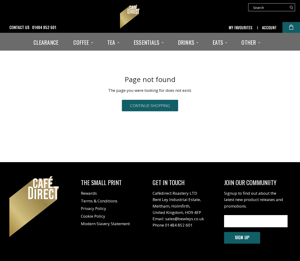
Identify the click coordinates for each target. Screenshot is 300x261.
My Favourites (240, 28)
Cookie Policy (93, 216)
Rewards (89, 193)
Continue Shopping (150, 105)
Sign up (242, 237)
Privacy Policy (93, 208)
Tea (112, 42)
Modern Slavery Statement (105, 223)
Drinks (187, 42)
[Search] (291, 7)
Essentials (147, 42)
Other (249, 42)
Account (269, 28)
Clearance (46, 42)
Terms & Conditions (99, 201)
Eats (219, 42)
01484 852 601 (44, 27)
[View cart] (291, 27)
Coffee (81, 42)
